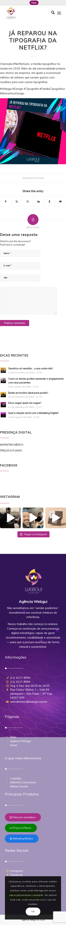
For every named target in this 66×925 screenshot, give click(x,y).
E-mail (8, 265)
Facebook (16, 875)
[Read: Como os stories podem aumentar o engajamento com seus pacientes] (3, 380)
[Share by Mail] (60, 201)
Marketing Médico (11, 444)
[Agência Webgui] (27, 13)
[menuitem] (34, 3)
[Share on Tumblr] (49, 201)
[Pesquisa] (51, 13)
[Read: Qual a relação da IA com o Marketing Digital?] (3, 414)
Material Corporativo (23, 782)
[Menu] (59, 13)
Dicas (34, 2)
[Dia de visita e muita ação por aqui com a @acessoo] (33, 517)
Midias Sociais (19, 786)
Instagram (16, 871)
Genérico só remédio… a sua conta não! (30, 368)
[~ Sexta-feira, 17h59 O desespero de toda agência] (10, 517)
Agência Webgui (20, 741)
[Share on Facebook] (5, 201)
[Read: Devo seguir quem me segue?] (3, 404)
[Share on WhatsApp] (27, 201)
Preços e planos (11, 450)
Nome (7, 253)
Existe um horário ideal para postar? (28, 392)
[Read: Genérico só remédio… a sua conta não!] (3, 370)
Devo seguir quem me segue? (24, 402)
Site (5, 277)
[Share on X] (16, 201)
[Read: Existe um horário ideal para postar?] (3, 394)
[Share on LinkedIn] (38, 201)
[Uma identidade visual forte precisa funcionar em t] (55, 517)
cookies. (33, 904)
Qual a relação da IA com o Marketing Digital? (33, 412)
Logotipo (16, 778)
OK (33, 911)
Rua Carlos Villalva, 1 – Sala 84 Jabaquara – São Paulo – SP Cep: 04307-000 (31, 693)
